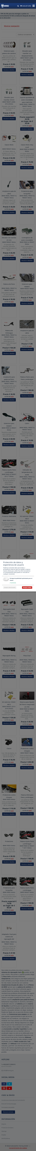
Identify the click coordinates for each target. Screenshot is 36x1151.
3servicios (12, 583)
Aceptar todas (27, 587)
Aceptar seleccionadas (9, 587)
